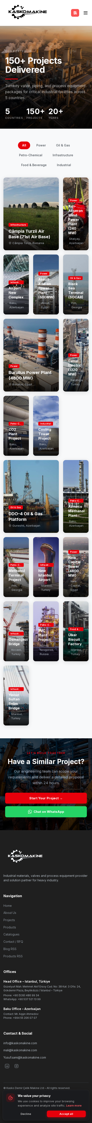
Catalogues (11, 934)
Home (7, 905)
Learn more (74, 1105)
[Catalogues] (75, 13)
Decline (26, 1114)
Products (9, 927)
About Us (9, 912)
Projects (9, 920)
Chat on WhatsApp (49, 812)
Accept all (66, 1114)
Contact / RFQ (13, 941)
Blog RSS (9, 949)
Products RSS (13, 956)
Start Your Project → (46, 798)
